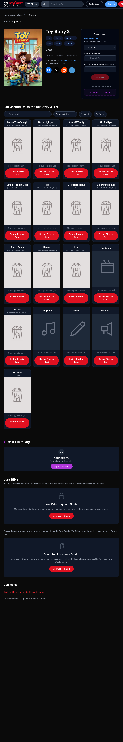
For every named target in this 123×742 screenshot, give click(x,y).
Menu (34, 4)
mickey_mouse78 (69, 60)
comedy (69, 43)
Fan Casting (9, 15)
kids (49, 43)
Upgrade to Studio (61, 466)
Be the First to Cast (17, 173)
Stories (20, 15)
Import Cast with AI (102, 92)
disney (58, 38)
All (44, 4)
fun (48, 38)
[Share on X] (56, 70)
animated (70, 38)
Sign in (111, 4)
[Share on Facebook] (49, 70)
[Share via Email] (72, 70)
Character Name (92, 53)
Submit (100, 77)
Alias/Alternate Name (99, 64)
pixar (58, 43)
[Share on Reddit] (64, 70)
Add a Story (95, 4)
